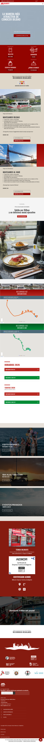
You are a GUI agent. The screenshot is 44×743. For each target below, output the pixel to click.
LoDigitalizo (21, 725)
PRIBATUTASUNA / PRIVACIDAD (29, 741)
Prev (0, 673)
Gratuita (33, 57)
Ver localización (34, 70)
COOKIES (2, 734)
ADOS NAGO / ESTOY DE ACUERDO (15, 741)
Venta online (10, 56)
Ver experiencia (8, 450)
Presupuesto (10, 70)
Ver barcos (6, 480)
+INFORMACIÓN (18, 137)
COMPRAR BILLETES (18, 140)
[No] (42, 740)
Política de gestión (5, 737)
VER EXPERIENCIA (22, 216)
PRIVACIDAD (3, 729)
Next (43, 673)
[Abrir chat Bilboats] (40, 739)
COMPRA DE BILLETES (22, 35)
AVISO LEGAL (3, 731)
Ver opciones (7, 510)
